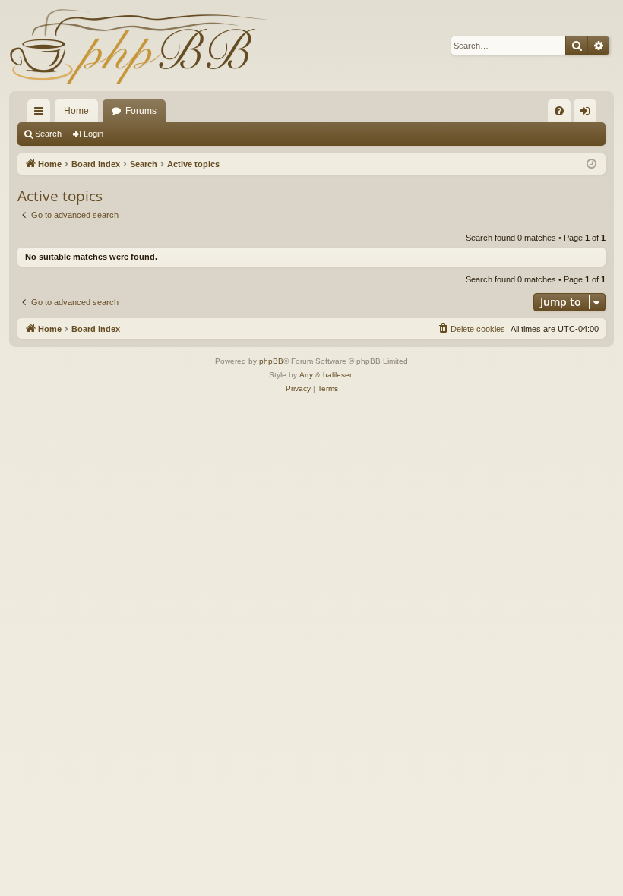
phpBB (271, 361)
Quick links (41, 114)
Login (93, 133)
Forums (141, 111)
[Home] (138, 45)
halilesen (338, 375)
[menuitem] (559, 110)
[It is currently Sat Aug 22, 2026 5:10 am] (591, 164)
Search (48, 133)
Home (76, 111)
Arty (306, 375)
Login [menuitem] (588, 114)
